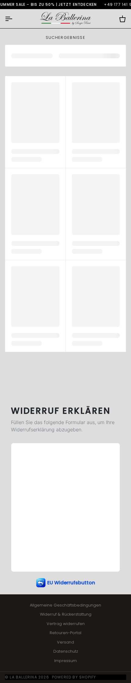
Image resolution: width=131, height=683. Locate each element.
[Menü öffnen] (14, 18)
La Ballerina (23, 677)
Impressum (65, 661)
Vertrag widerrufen (66, 624)
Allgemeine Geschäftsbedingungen (65, 605)
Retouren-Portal (65, 633)
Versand (65, 642)
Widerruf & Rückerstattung (65, 614)
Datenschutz (65, 651)
